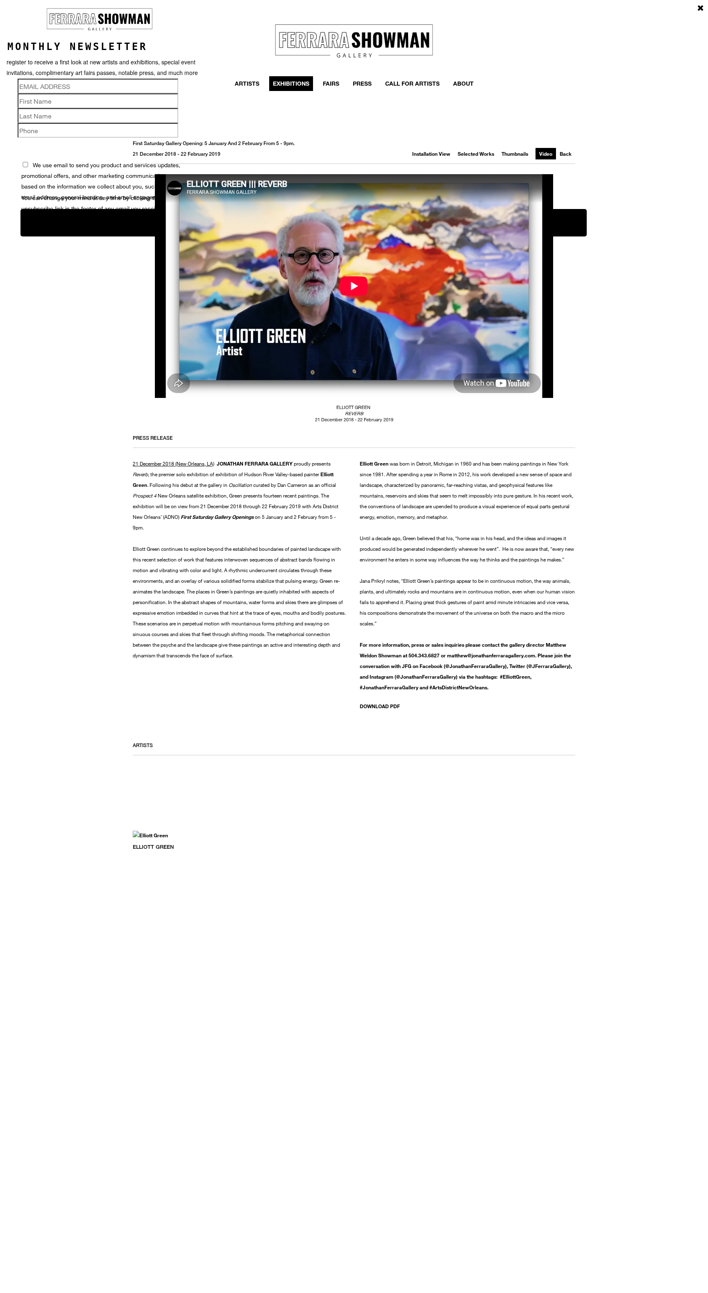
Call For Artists (412, 83)
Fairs (331, 83)
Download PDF (380, 706)
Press (362, 83)
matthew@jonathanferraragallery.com (491, 655)
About (463, 83)
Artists (247, 83)
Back (566, 153)
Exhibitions (291, 83)
